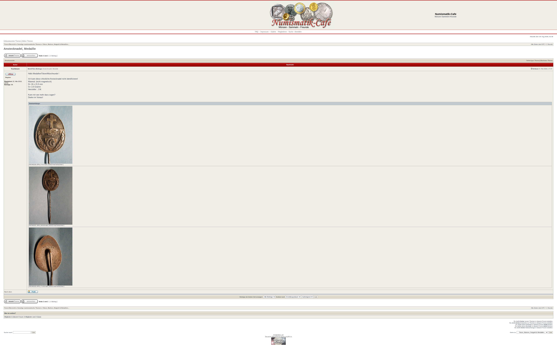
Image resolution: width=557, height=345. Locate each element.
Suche (291, 32)
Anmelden (298, 32)
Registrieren (282, 32)
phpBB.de (288, 336)
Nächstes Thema (547, 60)
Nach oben (8, 292)
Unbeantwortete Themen (12, 41)
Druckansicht (9, 60)
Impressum (264, 32)
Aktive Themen (27, 41)
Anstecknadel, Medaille (20, 48)
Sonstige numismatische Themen (29, 44)
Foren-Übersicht (10, 44)
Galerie (273, 32)
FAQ (256, 32)
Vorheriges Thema (532, 60)
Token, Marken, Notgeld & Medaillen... (56, 44)
